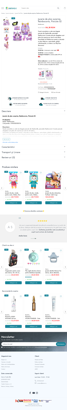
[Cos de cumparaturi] (65, 8)
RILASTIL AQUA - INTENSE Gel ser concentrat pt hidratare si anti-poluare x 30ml (12, 317)
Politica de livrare (5, 367)
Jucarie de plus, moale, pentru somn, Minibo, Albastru (32, 194)
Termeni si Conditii (5, 362)
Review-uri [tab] (8, 157)
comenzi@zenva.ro (41, 383)
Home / (3, 13)
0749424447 (40, 381)
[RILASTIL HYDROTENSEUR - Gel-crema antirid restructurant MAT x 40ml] (53, 303)
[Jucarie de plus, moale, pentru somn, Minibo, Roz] (13, 180)
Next (6, 49)
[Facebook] (30, 393)
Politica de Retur (39, 362)
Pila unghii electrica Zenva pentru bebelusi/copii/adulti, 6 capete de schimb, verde (33, 272)
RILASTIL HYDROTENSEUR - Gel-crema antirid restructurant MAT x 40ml (52, 317)
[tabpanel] (22, 31)
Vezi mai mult (6, 139)
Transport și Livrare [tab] (11, 152)
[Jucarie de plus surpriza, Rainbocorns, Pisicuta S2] (22, 31)
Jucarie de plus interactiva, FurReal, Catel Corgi (53, 194)
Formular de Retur (39, 367)
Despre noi (3, 360)
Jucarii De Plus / (19, 13)
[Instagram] (36, 393)
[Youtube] (33, 393)
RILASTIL (7, 315)
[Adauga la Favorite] (20, 172)
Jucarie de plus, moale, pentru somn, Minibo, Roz (12, 194)
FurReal (47, 191)
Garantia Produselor (39, 364)
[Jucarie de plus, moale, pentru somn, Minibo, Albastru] (33, 180)
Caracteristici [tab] (8, 147)
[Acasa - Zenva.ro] (11, 8)
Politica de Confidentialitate (41, 347)
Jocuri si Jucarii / (10, 13)
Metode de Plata (39, 360)
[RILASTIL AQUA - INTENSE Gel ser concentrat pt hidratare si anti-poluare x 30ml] (13, 303)
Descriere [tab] (6, 111)
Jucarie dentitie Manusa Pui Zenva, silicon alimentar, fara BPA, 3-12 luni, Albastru (53, 272)
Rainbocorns (41, 24)
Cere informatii (56, 92)
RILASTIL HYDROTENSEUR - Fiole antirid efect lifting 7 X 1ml (32, 317)
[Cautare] (58, 8)
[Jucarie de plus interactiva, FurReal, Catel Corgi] (53, 180)
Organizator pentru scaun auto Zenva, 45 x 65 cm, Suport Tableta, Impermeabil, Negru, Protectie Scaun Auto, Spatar (12, 272)
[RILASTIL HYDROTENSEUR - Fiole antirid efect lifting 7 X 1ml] (33, 303)
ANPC (36, 369)
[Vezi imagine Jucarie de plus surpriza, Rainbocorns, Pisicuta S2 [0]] (6, 22)
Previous (6, 18)
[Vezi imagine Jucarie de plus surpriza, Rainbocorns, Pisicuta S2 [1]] (6, 30)
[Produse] (2, 8)
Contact (3, 369)
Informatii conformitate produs (10, 142)
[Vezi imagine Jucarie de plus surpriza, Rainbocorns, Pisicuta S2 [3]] (6, 45)
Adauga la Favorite (44, 92)
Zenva (6, 269)
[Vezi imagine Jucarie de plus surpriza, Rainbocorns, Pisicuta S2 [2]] (6, 37)
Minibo (6, 191)
